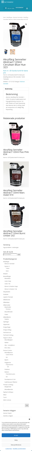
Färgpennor (8, 362)
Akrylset (5, 273)
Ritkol (4, 395)
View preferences (16, 445)
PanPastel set (7, 332)
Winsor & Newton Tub (11, 289)
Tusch (5, 397)
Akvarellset (7, 278)
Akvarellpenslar (9, 389)
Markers (7, 372)
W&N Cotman (7, 400)
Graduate (5, 294)
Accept (16, 435)
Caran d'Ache (9, 354)
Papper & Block (7, 338)
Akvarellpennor (9, 352)
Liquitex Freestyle (8, 297)
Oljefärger (6, 322)
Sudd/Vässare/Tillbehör (11, 382)
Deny (16, 440)
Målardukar (6, 302)
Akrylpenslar (8, 387)
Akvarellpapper (9, 340)
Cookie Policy (8, 448)
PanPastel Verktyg (8, 335)
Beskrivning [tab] (8, 89)
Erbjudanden (6, 292)
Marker (6, 342)
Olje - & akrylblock (10, 345)
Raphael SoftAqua (8, 392)
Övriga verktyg (7, 330)
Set (7, 357)
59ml (7, 271)
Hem (4, 17)
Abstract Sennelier (18, 17)
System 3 (7, 266)
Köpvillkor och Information (19, 448)
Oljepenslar (6, 324)
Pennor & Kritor (7, 350)
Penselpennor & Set (10, 379)
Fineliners (7, 369)
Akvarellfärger (7, 276)
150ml (7, 268)
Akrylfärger (9, 17)
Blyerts (6, 360)
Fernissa (8, 309)
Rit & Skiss (7, 348)
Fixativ (6, 314)
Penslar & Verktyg (8, 384)
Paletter (7, 319)
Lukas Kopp (8, 281)
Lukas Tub (7, 283)
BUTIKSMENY (8, 2)
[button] (29, 419)
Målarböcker (6, 299)
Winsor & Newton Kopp (11, 286)
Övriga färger (6, 327)
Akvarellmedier (9, 312)
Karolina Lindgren (8, 416)
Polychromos (9, 364)
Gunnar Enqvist (7, 413)
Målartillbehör (7, 317)
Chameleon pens (10, 374)
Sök (19, 254)
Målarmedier (6, 305)
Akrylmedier (8, 307)
